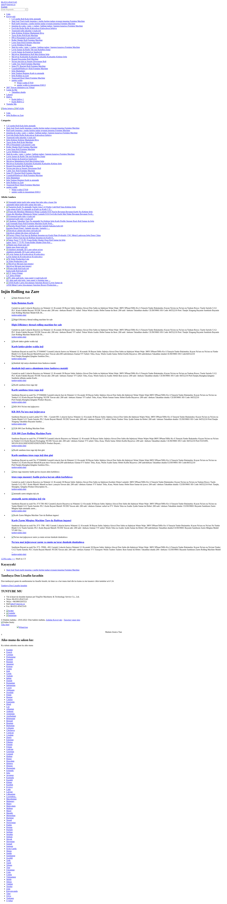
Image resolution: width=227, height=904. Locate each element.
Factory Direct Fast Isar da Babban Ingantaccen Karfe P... (30, 238)
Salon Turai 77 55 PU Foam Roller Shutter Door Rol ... (29, 242)
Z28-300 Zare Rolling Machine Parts (31, 433)
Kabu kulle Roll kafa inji (16, 271)
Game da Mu (11, 90)
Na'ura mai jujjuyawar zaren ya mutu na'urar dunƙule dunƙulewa (48, 542)
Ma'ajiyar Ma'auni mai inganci (18, 266)
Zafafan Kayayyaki (54, 620)
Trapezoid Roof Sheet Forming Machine (28, 78)
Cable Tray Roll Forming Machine (26, 64)
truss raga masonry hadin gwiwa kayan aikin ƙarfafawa (42, 477)
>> (14, 559)
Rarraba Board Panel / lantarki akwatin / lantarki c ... (28, 228)
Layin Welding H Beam (21, 45)
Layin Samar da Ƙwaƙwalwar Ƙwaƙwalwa (24, 257)
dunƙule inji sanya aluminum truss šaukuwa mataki (40, 368)
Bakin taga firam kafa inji (16, 247)
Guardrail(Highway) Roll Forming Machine (30, 68)
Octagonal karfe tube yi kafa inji (19, 219)
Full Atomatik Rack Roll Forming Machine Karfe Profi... (29, 223)
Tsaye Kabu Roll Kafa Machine (25, 35)
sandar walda (17, 80)
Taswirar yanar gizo (72, 620)
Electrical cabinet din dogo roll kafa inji (22, 233)
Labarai (9, 94)
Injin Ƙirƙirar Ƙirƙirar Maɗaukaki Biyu (28, 33)
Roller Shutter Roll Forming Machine (27, 40)
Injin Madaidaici (18, 71)
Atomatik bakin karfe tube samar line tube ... (24, 204)
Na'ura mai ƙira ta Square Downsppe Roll (29, 61)
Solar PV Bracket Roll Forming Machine (29, 66)
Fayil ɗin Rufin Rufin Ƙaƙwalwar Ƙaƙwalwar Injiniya (34, 28)
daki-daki (22, 315)
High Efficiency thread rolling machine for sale (37, 324)
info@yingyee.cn (18, 604)
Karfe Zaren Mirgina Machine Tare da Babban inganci (41, 520)
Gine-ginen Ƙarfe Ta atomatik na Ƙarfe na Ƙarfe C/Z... (29, 209)
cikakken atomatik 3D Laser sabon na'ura (23, 252)
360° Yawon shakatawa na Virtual (20, 87)
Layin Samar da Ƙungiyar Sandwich (27, 52)
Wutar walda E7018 (25, 83)
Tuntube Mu (11, 104)
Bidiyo (9, 97)
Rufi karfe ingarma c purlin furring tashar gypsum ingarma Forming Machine (43, 23)
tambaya (15, 315)
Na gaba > (8, 559)
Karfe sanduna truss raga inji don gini (32, 455)
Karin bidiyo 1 (18, 99)
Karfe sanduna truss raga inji (27, 390)
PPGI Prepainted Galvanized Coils (26, 38)
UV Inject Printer (13, 275)
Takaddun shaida (19, 92)
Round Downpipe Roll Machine (25, 59)
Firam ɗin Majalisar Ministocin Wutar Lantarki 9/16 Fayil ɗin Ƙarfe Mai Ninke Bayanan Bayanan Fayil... (50, 214)
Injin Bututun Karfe (22, 303)
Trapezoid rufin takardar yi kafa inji (26, 31)
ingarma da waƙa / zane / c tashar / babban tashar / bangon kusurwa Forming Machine (47, 26)
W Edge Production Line (16, 261)
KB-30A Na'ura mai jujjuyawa (28, 411)
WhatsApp (23, 627)
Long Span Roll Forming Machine (26, 42)
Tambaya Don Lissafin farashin (14, 585)
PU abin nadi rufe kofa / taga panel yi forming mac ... (28, 280)
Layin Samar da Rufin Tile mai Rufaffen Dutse (31, 49)
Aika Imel (5, 625)
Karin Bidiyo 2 (18, 102)
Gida (8, 14)
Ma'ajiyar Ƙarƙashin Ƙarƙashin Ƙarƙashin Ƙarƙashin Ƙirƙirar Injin (39, 57)
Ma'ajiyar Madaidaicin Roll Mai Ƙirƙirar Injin (30, 54)
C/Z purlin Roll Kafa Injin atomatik (26, 19)
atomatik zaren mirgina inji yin (28, 498)
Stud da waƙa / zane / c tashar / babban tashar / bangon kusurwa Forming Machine (46, 47)
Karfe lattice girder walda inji (27, 346)
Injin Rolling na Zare (20, 76)
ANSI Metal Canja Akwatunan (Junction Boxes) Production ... (32, 285)
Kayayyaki (10, 16)
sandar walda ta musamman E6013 (31, 85)
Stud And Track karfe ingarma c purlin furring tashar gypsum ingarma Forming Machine (48, 21)
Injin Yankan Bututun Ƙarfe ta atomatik (28, 73)
